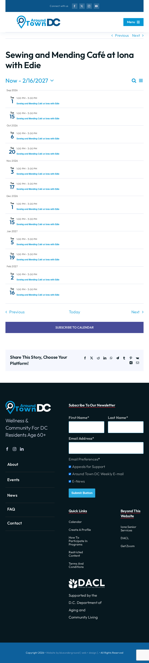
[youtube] (96, 6)
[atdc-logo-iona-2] (38, 17)
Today (74, 311)
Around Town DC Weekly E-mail (98, 474)
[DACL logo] (87, 580)
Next (136, 35)
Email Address (80, 438)
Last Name (117, 417)
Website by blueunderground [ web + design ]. (72, 652)
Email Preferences (83, 459)
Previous (122, 35)
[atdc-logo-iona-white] (28, 402)
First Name (78, 417)
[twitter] (82, 6)
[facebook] (74, 6)
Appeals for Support (88, 466)
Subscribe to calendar (74, 327)
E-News (78, 481)
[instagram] (89, 6)
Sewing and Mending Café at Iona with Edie (38, 103)
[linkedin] (22, 449)
